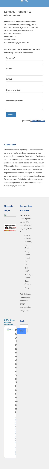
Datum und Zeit (13, 90)
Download (21, 331)
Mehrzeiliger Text (14, 100)
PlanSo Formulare (38, 121)
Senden (11, 115)
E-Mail (9, 79)
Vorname (10, 58)
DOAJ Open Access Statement (16, 371)
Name (9, 68)
